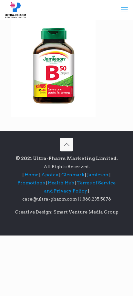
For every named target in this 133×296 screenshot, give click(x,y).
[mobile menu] (124, 9)
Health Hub (61, 182)
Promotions (31, 182)
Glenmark (73, 174)
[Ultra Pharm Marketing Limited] (15, 10)
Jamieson (98, 174)
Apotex (50, 174)
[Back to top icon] (66, 144)
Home (31, 174)
